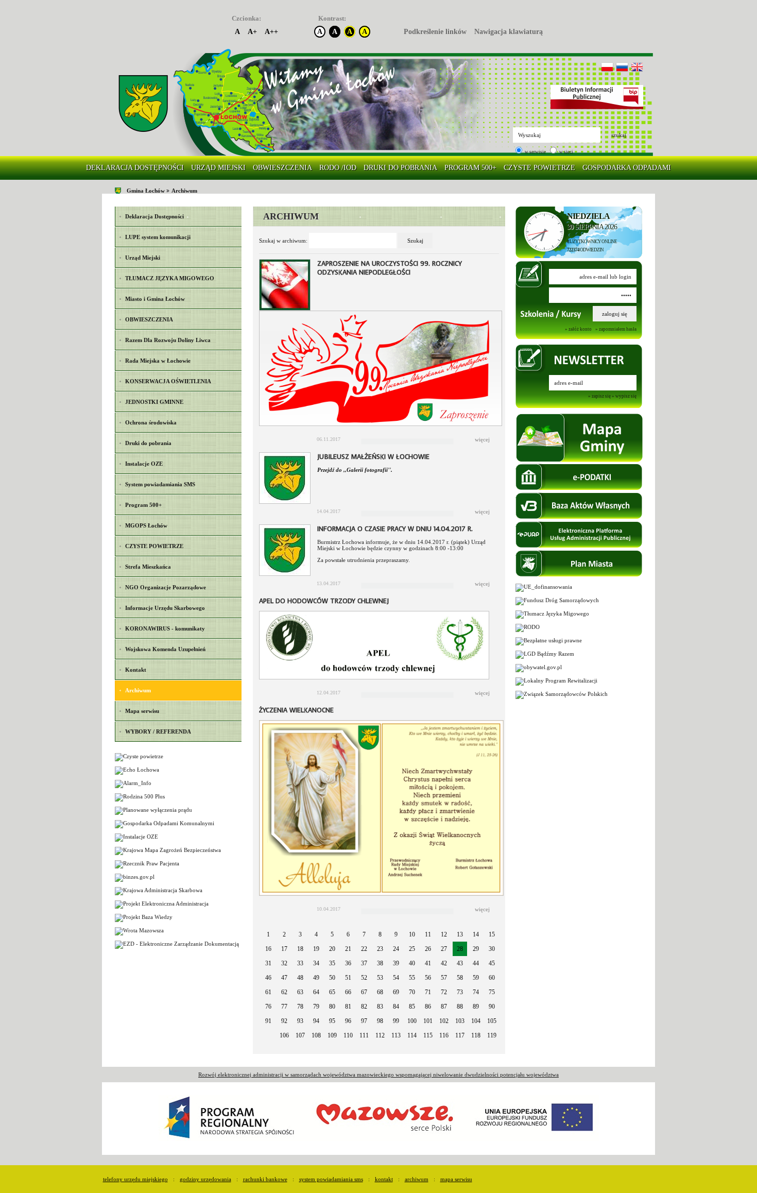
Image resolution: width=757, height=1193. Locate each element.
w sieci (565, 152)
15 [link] (492, 934)
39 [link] (396, 963)
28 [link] (460, 948)
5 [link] (332, 934)
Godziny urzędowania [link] (205, 1179)
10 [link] (412, 934)
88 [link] (460, 1006)
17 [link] (284, 948)
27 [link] (444, 948)
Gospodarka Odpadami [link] (626, 168)
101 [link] (428, 1021)
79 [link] (316, 1006)
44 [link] (476, 963)
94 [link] (316, 1021)
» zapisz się (599, 396)
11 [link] (428, 934)
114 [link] (412, 1035)
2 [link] (284, 934)
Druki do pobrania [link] (400, 168)
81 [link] (348, 1006)
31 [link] (268, 963)
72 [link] (444, 992)
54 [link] (396, 977)
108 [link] (316, 1035)
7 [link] (364, 934)
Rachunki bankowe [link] (265, 1179)
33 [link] (300, 963)
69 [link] (396, 992)
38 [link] (380, 963)
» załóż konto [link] (578, 329)
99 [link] (396, 1021)
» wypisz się (624, 396)
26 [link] (428, 948)
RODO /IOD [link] (337, 168)
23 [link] (380, 948)
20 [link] (332, 948)
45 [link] (492, 963)
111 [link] (364, 1035)
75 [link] (492, 992)
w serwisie (535, 152)
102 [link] (444, 1021)
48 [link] (300, 977)
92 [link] (284, 1021)
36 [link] (348, 963)
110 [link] (348, 1035)
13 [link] (460, 934)
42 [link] (444, 963)
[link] (143, 104)
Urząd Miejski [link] (218, 168)
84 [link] (396, 1006)
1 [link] (268, 934)
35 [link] (332, 963)
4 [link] (316, 934)
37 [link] (364, 963)
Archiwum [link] (184, 191)
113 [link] (396, 1035)
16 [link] (268, 948)
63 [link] (300, 992)
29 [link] (476, 948)
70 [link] (412, 992)
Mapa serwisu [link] (456, 1179)
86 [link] (428, 1006)
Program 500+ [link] (470, 168)
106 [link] (284, 1035)
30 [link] (492, 948)
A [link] (237, 32)
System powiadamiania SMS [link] (331, 1179)
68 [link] (380, 992)
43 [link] (460, 963)
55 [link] (412, 977)
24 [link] (396, 948)
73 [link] (460, 992)
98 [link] (380, 1021)
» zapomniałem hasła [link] (615, 329)
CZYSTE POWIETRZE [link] (539, 168)
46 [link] (268, 977)
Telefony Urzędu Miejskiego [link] (135, 1179)
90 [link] (492, 1006)
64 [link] (316, 992)
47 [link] (284, 977)
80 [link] (332, 1006)
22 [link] (364, 948)
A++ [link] (271, 32)
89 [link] (476, 1006)
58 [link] (460, 977)
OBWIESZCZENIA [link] (282, 168)
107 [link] (300, 1035)
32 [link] (284, 963)
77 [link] (284, 1006)
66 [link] (348, 992)
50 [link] (332, 977)
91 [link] (268, 1021)
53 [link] (380, 977)
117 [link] (459, 1035)
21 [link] (348, 948)
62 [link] (284, 992)
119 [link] (491, 1035)
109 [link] (332, 1035)
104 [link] (475, 1021)
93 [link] (300, 1021)
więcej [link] (482, 439)
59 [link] (476, 977)
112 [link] (380, 1035)
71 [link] (428, 992)
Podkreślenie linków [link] (435, 32)
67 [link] (364, 992)
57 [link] (444, 977)
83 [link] (380, 1006)
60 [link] (492, 977)
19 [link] (316, 948)
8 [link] (380, 934)
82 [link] (364, 1006)
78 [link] (300, 1006)
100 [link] (412, 1021)
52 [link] (364, 977)
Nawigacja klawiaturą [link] (508, 32)
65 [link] (332, 992)
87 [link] (444, 1006)
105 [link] (491, 1021)
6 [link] (348, 934)
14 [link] (476, 934)
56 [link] (428, 977)
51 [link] (348, 977)
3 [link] (300, 934)
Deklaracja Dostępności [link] (135, 168)
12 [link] (444, 934)
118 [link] (475, 1035)
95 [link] (332, 1021)
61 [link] (268, 992)
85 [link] (412, 1006)
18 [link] (300, 948)
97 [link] (364, 1021)
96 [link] (348, 1021)
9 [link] (396, 934)
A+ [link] (252, 32)
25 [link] (412, 948)
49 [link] (316, 977)
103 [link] (459, 1021)
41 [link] (428, 963)
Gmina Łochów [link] (146, 191)
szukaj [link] (618, 135)
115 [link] (428, 1035)
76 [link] (268, 1006)
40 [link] (412, 963)
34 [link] (316, 963)
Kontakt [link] (384, 1179)
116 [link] (444, 1035)
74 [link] (476, 992)
